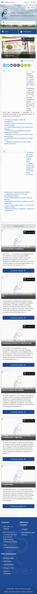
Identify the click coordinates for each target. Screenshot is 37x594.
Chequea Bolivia (8, 564)
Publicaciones (27, 31)
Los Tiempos (30, 79)
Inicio (6, 31)
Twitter (34, 2)
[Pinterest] (15, 65)
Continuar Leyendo (17, 271)
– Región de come (10, 209)
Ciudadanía (30, 81)
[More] (29, 65)
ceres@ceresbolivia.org (10, 547)
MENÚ (32, 7)
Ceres (8, 589)
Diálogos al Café (9, 2)
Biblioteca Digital (8, 558)
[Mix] (22, 65)
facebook (32, 2)
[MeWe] (18, 65)
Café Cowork (7, 561)
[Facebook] (4, 65)
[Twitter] (8, 65)
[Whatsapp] (25, 65)
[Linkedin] (11, 65)
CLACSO (25, 529)
